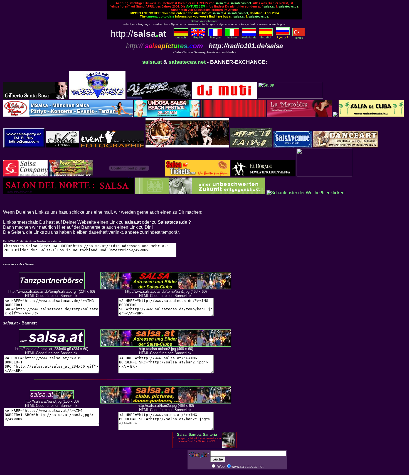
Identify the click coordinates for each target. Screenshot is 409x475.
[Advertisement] (154, 461)
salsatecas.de (288, 6)
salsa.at (220, 3)
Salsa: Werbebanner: (204, 21)
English (198, 37)
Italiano (232, 37)
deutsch (181, 37)
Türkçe (298, 37)
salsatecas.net (240, 3)
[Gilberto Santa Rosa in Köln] (35, 97)
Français (215, 37)
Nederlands (249, 37)
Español (265, 37)
